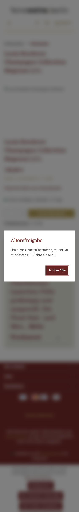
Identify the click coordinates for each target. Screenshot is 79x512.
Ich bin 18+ (57, 270)
